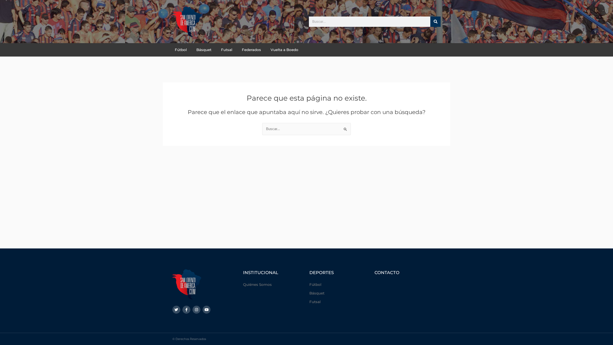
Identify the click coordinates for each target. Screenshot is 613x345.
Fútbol (181, 49)
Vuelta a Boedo (284, 49)
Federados (251, 49)
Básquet (203, 49)
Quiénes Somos (257, 284)
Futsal (226, 49)
